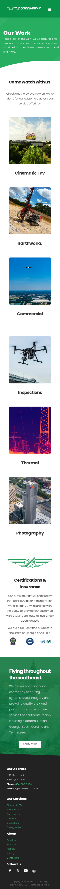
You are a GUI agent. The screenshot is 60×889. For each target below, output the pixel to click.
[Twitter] (18, 870)
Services (11, 844)
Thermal (11, 818)
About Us (11, 840)
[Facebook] (10, 870)
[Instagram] (34, 871)
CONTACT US (30, 744)
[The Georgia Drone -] (24, 9)
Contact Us (13, 857)
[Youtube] (26, 870)
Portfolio (11, 848)
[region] (30, 43)
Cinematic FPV (14, 805)
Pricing (10, 853)
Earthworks (13, 809)
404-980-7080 (24, 784)
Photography (14, 827)
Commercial (13, 814)
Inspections (13, 823)
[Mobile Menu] (50, 10)
